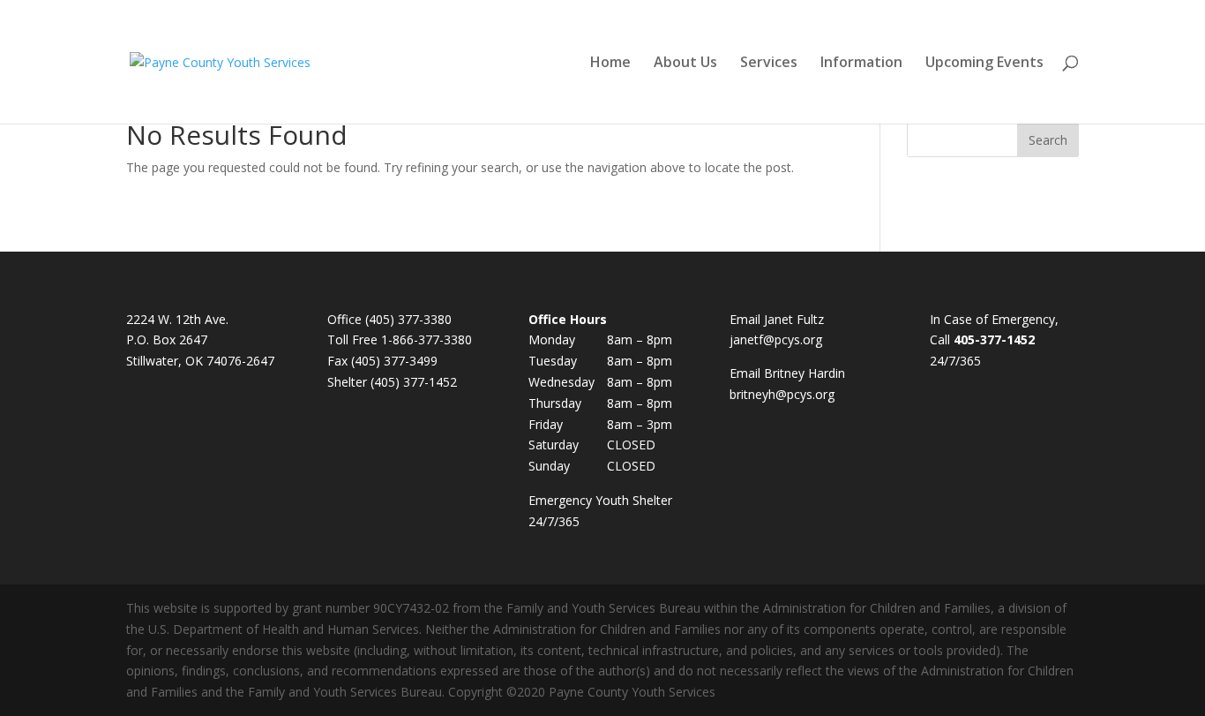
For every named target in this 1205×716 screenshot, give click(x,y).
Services (768, 64)
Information (861, 64)
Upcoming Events (984, 64)
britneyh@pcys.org (782, 394)
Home (610, 64)
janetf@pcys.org (776, 339)
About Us (685, 64)
